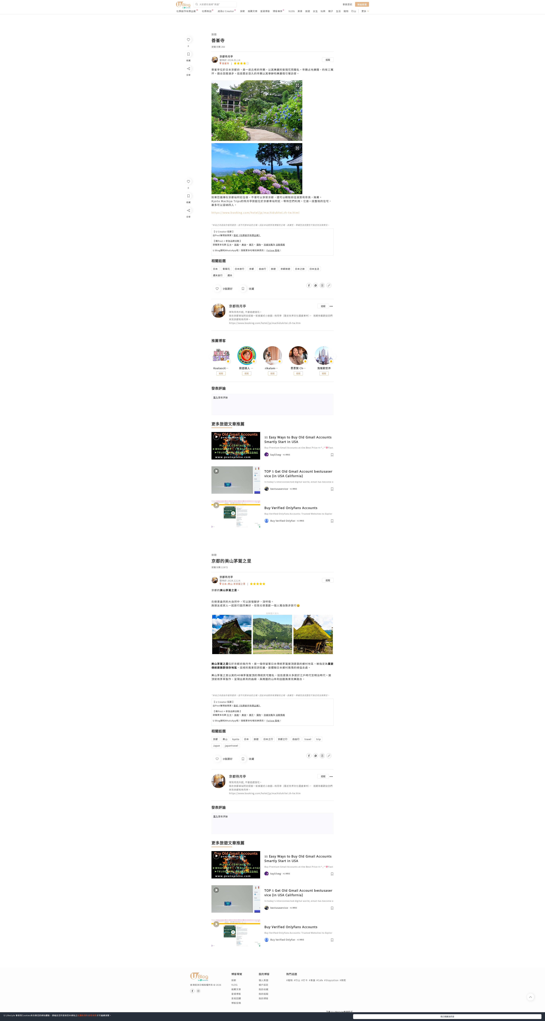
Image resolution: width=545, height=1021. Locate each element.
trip (318, 739)
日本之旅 (300, 268)
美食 (300, 11)
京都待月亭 (226, 56)
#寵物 (289, 980)
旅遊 (307, 11)
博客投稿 (236, 1003)
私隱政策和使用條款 (87, 1015)
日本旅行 (239, 268)
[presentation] (211, 357)
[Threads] (188, 234)
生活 (338, 11)
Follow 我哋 (273, 250)
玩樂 (323, 11)
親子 (330, 11)
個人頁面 (263, 980)
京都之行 (283, 739)
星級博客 (265, 11)
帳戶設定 (263, 984)
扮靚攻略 (268, 244)
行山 (353, 11)
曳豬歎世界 (324, 368)
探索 (242, 11)
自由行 (262, 268)
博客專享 (277, 11)
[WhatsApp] (188, 226)
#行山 (297, 980)
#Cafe (319, 980)
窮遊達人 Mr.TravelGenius (246, 368)
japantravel (231, 745)
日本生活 (314, 268)
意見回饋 (236, 998)
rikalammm (272, 368)
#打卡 (304, 980)
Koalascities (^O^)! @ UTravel (221, 368)
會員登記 (347, 4)
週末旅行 (218, 275)
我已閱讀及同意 (447, 1016)
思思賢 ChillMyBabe (298, 368)
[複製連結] (188, 242)
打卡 (229, 244)
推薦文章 (252, 11)
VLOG (292, 11)
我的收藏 (263, 989)
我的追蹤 (263, 993)
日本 (215, 268)
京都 (251, 268)
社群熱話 (207, 11)
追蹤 (328, 59)
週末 (230, 275)
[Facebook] (188, 218)
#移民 (343, 980)
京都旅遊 (285, 268)
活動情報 (280, 244)
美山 (225, 739)
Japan (216, 745)
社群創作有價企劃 (186, 11)
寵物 (346, 11)
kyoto (235, 739)
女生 (315, 11)
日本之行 (268, 739)
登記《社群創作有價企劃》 (247, 235)
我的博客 (263, 998)
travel (307, 739)
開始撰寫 (362, 4)
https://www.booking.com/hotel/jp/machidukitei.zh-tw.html (255, 212)
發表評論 (220, 397)
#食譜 (312, 980)
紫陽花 (226, 268)
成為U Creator (226, 11)
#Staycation (331, 980)
